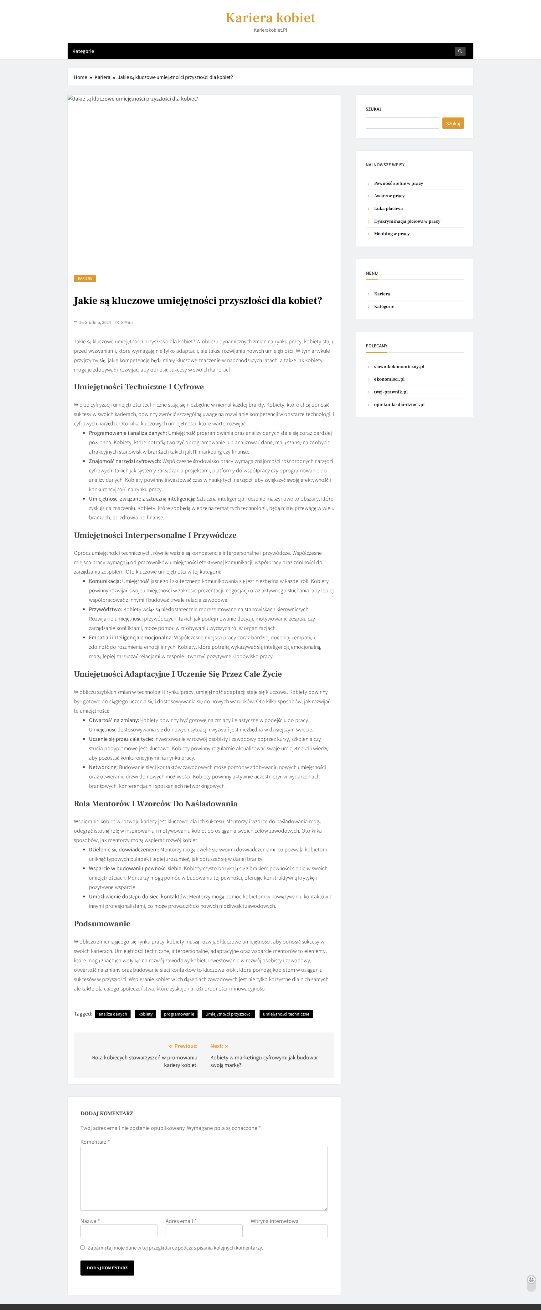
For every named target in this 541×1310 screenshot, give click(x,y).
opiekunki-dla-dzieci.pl (399, 405)
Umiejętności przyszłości (228, 1014)
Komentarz (95, 1141)
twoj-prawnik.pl (391, 392)
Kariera (85, 278)
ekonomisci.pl (389, 379)
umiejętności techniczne (286, 1014)
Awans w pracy (389, 196)
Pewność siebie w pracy (398, 183)
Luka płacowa (388, 208)
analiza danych (113, 1014)
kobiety (145, 1014)
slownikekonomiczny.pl (399, 367)
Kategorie (83, 51)
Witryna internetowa (275, 1220)
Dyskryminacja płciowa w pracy (407, 221)
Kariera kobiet (270, 18)
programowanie (179, 1014)
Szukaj (373, 109)
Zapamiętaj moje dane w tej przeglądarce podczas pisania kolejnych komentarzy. (175, 1247)
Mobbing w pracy (392, 234)
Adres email (181, 1220)
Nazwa (90, 1220)
